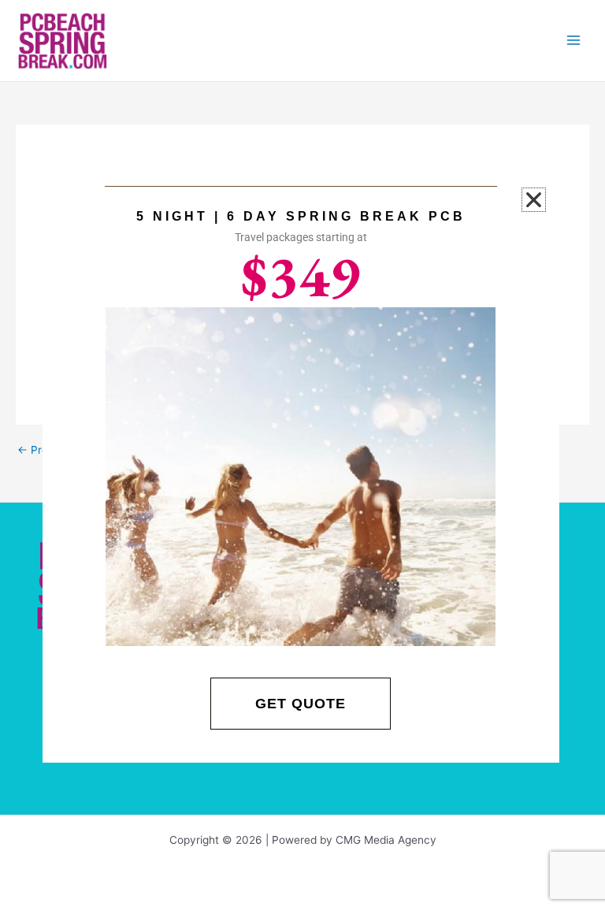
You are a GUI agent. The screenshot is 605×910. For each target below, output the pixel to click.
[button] (533, 199)
